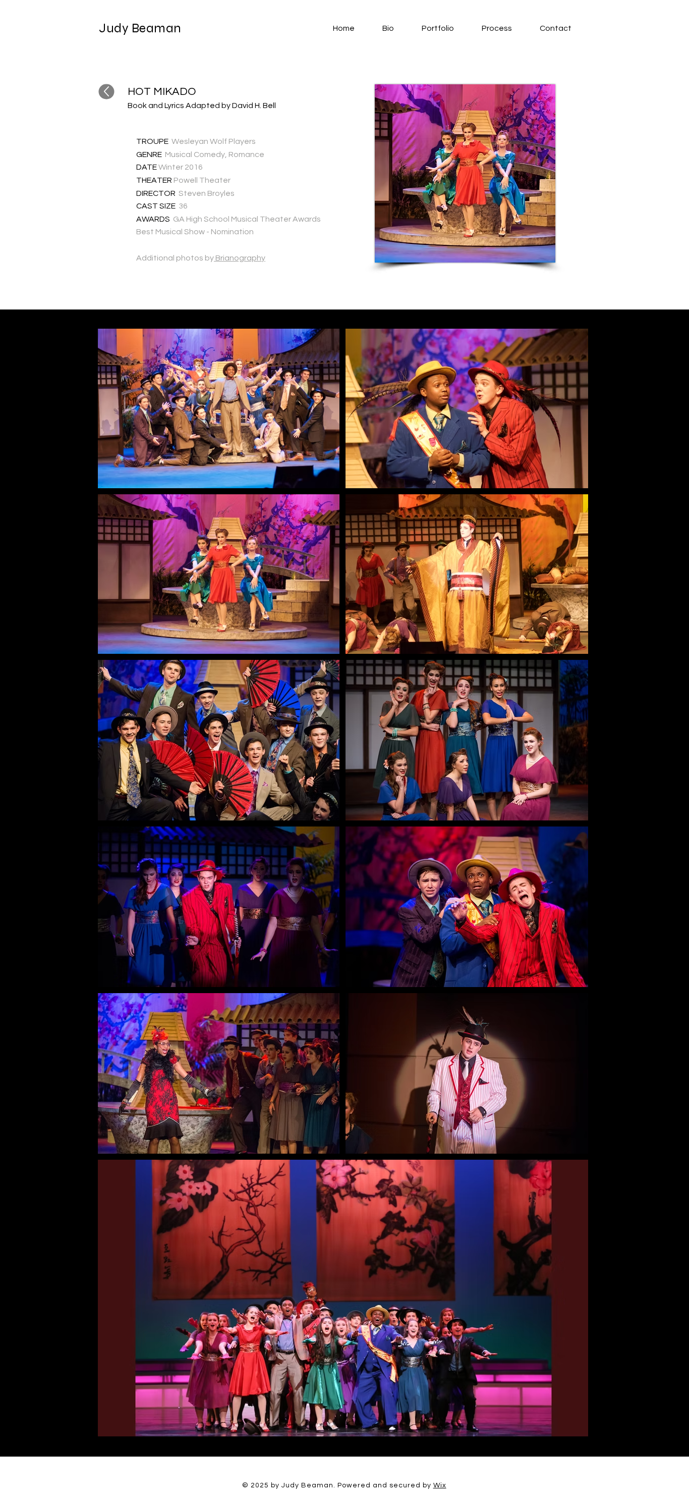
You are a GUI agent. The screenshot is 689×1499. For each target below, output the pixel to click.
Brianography (239, 258)
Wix (439, 1485)
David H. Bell (254, 105)
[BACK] (106, 91)
